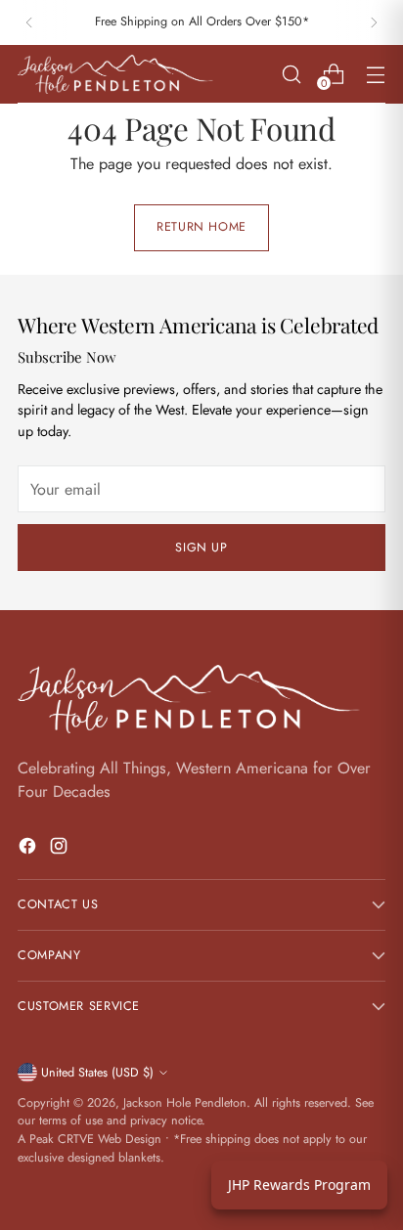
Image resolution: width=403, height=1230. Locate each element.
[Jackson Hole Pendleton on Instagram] (60, 849)
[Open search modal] (291, 74)
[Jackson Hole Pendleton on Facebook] (29, 849)
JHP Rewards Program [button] (299, 1184)
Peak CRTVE (61, 1139)
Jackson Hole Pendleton (184, 1103)
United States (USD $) (97, 1072)
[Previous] (29, 22)
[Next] (373, 22)
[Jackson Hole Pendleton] (115, 74)
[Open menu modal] (375, 74)
